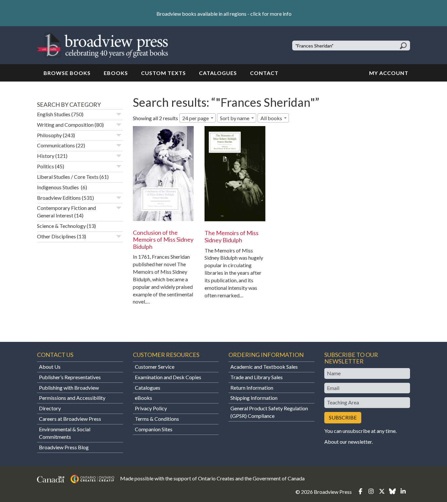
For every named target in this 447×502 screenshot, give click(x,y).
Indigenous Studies (58, 187)
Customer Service (154, 366)
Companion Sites (153, 429)
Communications (56, 145)
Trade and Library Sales (256, 377)
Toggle (118, 114)
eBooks (116, 73)
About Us (50, 366)
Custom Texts (163, 73)
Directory (50, 408)
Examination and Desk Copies (168, 377)
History (45, 156)
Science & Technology (61, 226)
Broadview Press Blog (64, 447)
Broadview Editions (59, 198)
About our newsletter (348, 441)
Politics (45, 166)
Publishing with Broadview (69, 387)
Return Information (251, 387)
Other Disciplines (56, 236)
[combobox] (197, 117)
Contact (264, 73)
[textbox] (273, 118)
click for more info (271, 13)
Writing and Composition (65, 124)
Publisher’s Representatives (70, 377)
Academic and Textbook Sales (264, 366)
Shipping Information (253, 398)
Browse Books (67, 73)
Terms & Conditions (157, 419)
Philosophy (49, 135)
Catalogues (218, 73)
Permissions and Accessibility (72, 398)
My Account (388, 73)
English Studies (53, 114)
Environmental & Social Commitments (64, 433)
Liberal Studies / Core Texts (67, 177)
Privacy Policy (151, 408)
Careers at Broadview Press (70, 419)
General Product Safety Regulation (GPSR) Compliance (269, 412)
